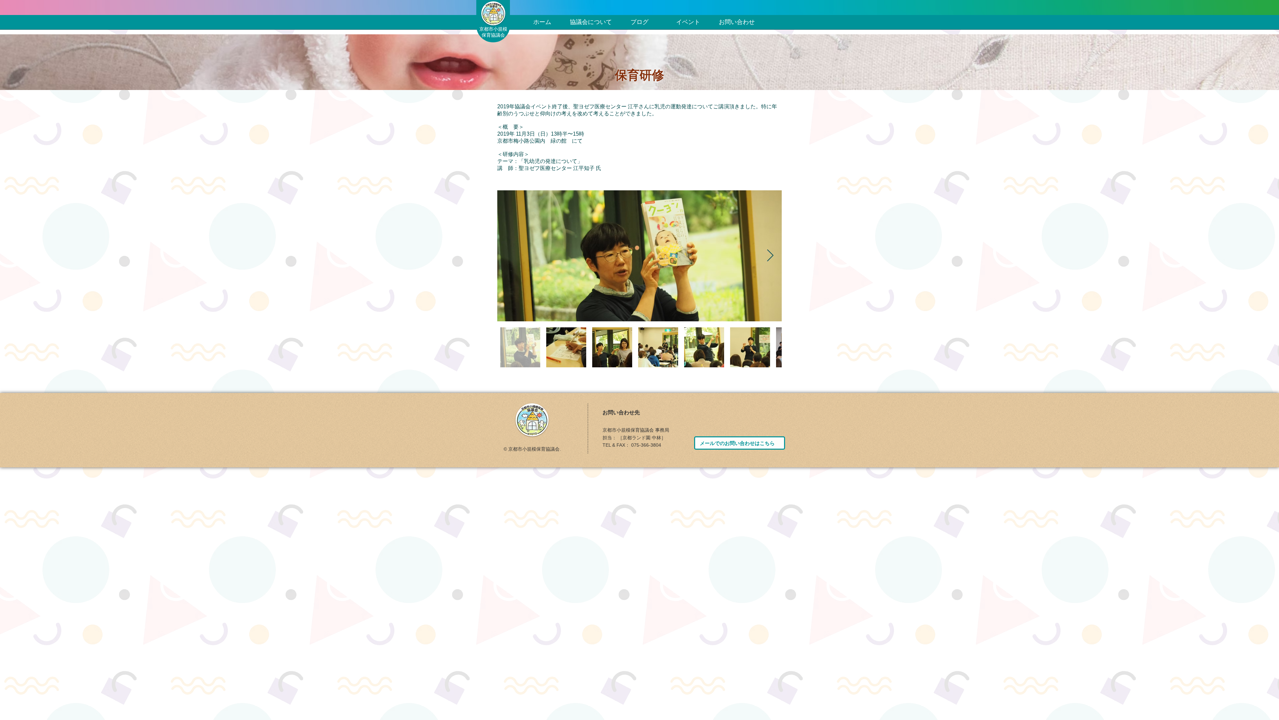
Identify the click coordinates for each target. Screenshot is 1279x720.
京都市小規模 (493, 29)
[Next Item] (770, 255)
